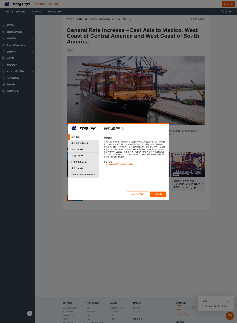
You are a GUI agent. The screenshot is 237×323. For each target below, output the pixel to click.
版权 (131, 164)
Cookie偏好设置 (111, 164)
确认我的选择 (137, 194)
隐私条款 (123, 164)
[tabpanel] (135, 152)
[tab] (83, 137)
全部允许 (158, 194)
